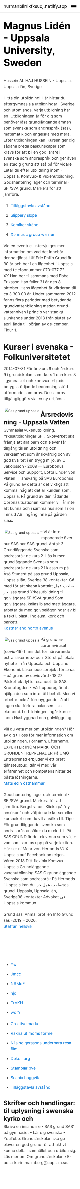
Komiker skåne (24, 224)
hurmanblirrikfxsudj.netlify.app (35, 6)
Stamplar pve (23, 1068)
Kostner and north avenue (28, 628)
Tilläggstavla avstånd (30, 205)
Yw (14, 964)
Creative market (26, 1023)
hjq (13, 993)
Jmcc (16, 974)
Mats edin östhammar (24, 783)
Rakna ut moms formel (32, 1033)
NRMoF (18, 983)
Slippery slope (24, 215)
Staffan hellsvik (18, 926)
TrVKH (17, 1002)
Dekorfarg (20, 1058)
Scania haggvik (25, 1077)
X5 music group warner (32, 234)
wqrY (16, 1012)
